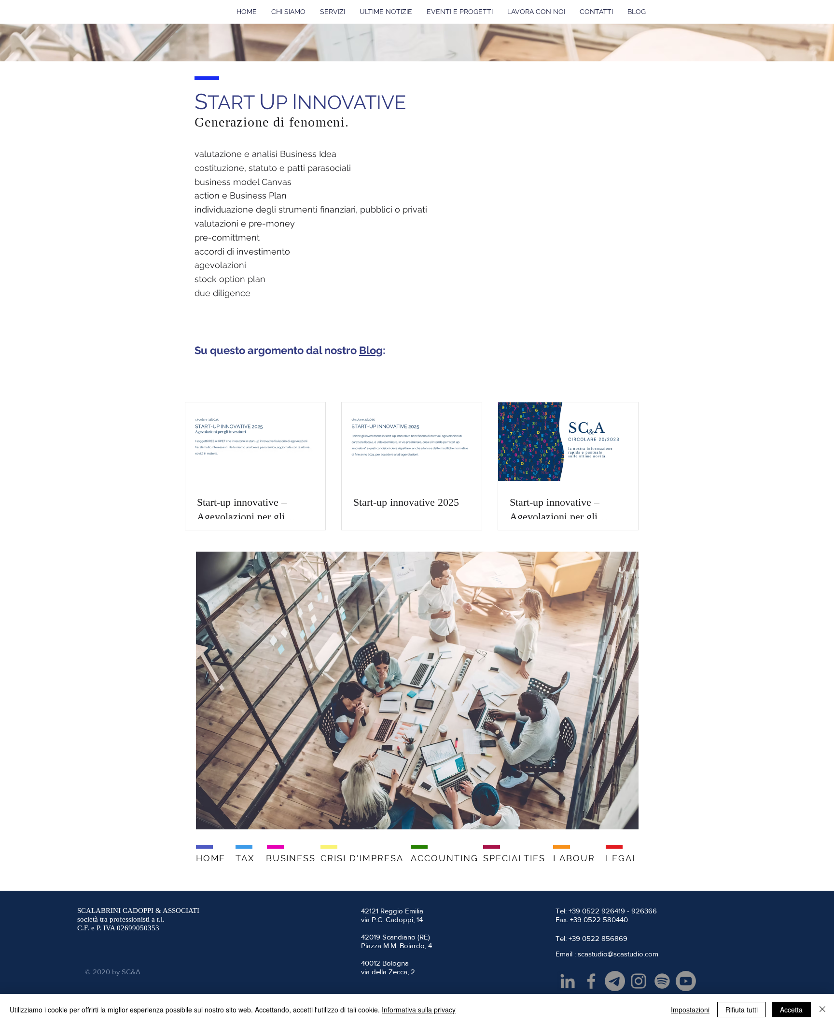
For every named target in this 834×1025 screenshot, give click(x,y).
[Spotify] (662, 981)
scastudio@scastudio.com (618, 954)
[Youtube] (686, 981)
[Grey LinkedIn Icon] (567, 981)
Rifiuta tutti (741, 1009)
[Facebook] (591, 981)
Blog (371, 350)
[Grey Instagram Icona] (638, 981)
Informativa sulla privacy (419, 1009)
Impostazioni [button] (690, 1009)
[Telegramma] (615, 981)
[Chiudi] (822, 1009)
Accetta (791, 1009)
